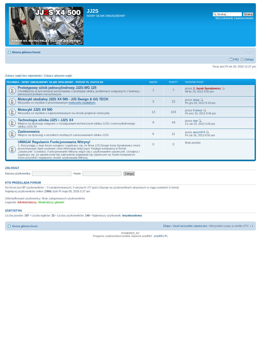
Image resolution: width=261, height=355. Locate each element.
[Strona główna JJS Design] (46, 24)
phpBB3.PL (161, 236)
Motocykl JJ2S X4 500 (35, 110)
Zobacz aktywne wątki (58, 75)
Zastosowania (29, 131)
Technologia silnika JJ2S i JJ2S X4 (45, 120)
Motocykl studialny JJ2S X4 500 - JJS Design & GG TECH (63, 99)
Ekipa (166, 225)
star (195, 120)
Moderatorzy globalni (51, 202)
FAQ (236, 59)
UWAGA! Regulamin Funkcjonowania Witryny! (54, 142)
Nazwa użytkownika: (18, 173)
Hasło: (77, 173)
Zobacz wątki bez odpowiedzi (23, 75)
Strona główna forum (26, 52)
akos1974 (199, 132)
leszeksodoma (132, 215)
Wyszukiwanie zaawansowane (234, 18)
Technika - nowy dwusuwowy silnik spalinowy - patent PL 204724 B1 (54, 82)
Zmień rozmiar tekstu (249, 51)
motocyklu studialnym (82, 102)
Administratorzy (27, 202)
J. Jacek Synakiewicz (207, 88)
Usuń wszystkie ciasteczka (190, 225)
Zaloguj (248, 59)
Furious (197, 110)
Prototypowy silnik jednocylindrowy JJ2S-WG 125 (57, 88)
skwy (196, 99)
